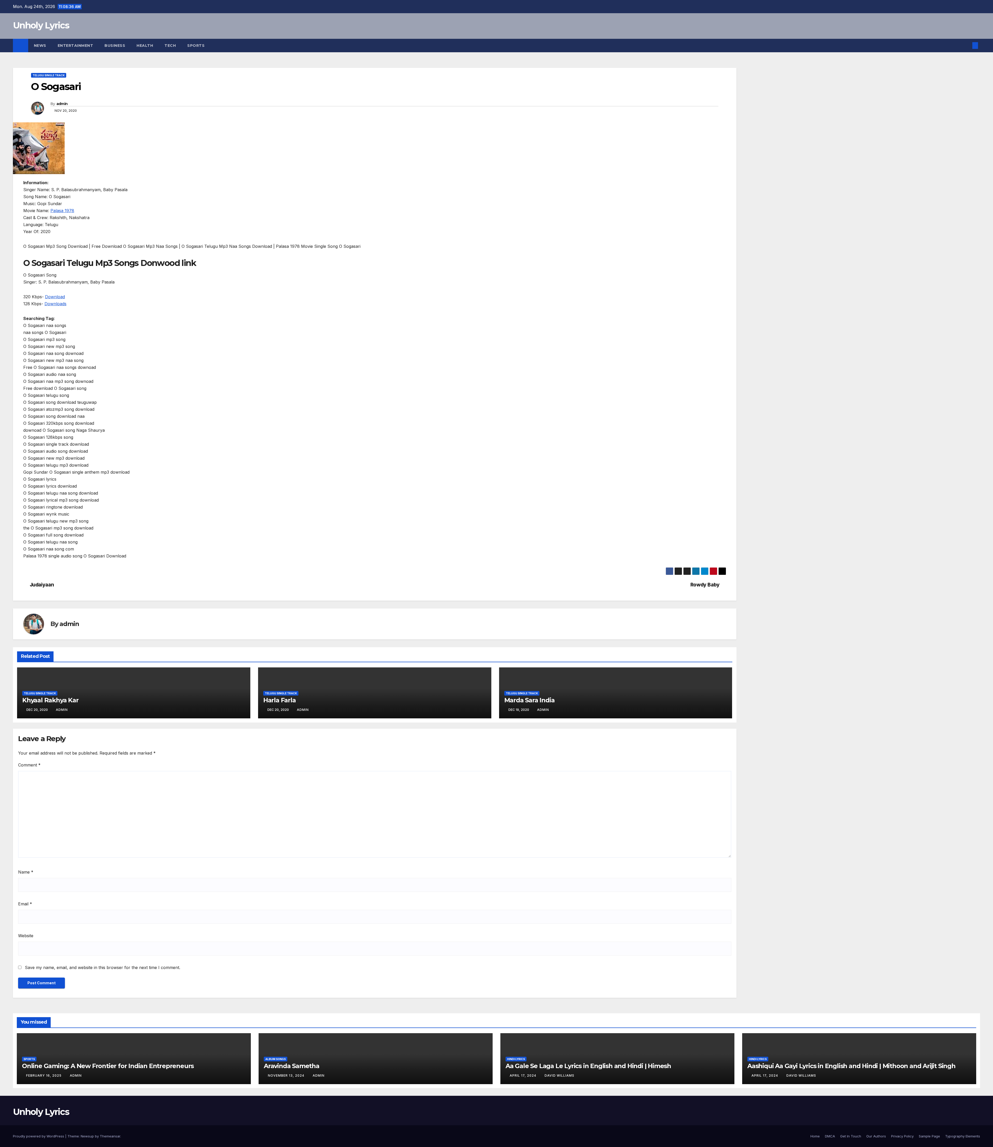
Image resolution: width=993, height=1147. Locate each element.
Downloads (55, 303)
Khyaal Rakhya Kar (50, 700)
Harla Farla (279, 700)
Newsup (87, 1136)
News (40, 45)
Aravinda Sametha (291, 1066)
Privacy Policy (902, 1136)
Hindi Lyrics (516, 1059)
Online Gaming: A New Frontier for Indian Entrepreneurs (108, 1066)
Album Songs (275, 1059)
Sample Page (929, 1136)
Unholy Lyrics (41, 25)
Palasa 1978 (62, 210)
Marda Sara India (529, 700)
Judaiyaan (42, 585)
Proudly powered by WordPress (39, 1136)
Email (25, 903)
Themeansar (110, 1136)
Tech (170, 45)
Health (145, 45)
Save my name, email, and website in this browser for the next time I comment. (102, 967)
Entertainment (75, 45)
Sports (196, 45)
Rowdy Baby (705, 585)
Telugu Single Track (49, 75)
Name (25, 872)
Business (114, 45)
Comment (29, 765)
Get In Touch (850, 1136)
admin (62, 103)
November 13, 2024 (286, 1075)
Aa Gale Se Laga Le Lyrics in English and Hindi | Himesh (588, 1066)
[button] (966, 45)
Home (815, 1136)
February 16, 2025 (44, 1075)
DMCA (830, 1136)
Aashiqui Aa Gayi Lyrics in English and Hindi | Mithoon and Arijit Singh (851, 1066)
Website (25, 935)
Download (55, 296)
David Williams (559, 1075)
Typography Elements (962, 1136)
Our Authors (876, 1136)
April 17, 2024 (523, 1075)
